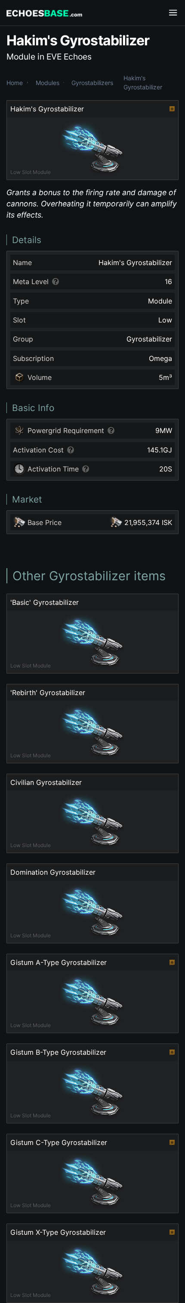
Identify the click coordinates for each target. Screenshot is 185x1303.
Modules (47, 82)
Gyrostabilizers (92, 82)
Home (14, 82)
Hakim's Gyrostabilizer (142, 82)
